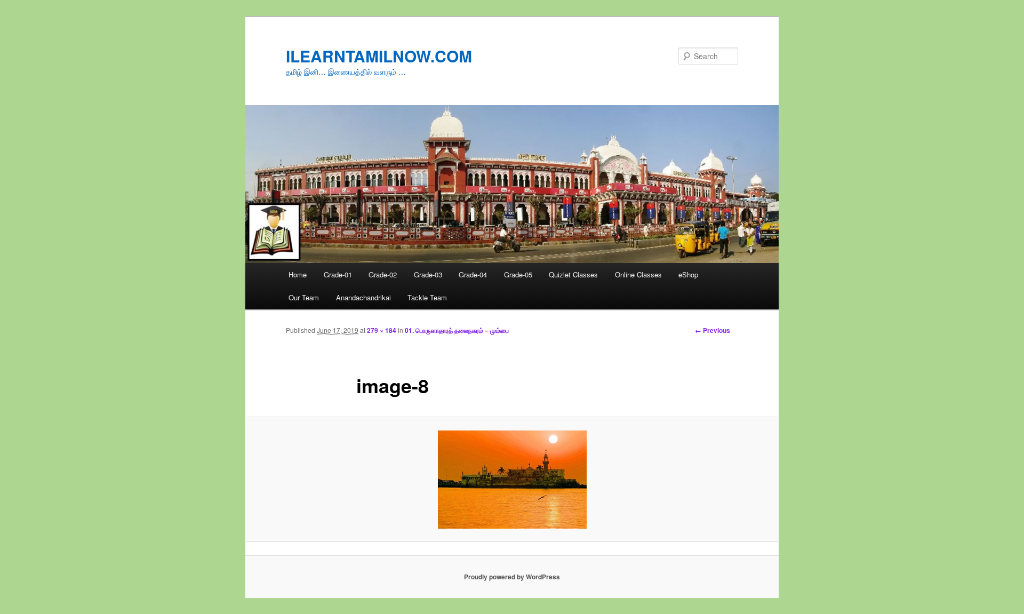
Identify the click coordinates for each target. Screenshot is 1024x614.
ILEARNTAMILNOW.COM (379, 55)
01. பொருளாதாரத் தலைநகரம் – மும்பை (457, 330)
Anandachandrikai (363, 297)
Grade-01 (338, 274)
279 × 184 (381, 330)
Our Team (304, 297)
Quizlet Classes (573, 274)
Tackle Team (427, 297)
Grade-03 (428, 274)
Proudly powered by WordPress (512, 576)
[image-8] (512, 479)
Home (298, 274)
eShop (688, 274)
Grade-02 (383, 274)
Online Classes (638, 274)
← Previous (712, 330)
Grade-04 (473, 274)
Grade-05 (518, 274)
